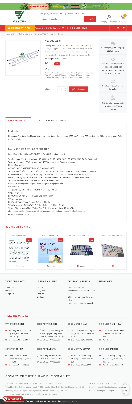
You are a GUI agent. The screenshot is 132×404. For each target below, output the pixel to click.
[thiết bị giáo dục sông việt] (66, 6)
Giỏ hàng (40, 297)
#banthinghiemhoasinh (47, 211)
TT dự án (65, 28)
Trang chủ (39, 28)
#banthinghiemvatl (29, 211)
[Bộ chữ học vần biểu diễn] (113, 250)
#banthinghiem (14, 211)
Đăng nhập (113, 22)
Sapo (75, 401)
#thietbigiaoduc (78, 211)
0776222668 (58, 14)
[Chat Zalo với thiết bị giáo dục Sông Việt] (126, 389)
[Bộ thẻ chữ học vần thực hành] (81, 250)
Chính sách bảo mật (76, 287)
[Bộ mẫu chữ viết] (19, 250)
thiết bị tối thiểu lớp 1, (61, 55)
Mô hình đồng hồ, (80, 49)
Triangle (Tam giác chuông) (82, 55)
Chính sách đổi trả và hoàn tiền (81, 303)
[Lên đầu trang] (127, 396)
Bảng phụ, (55, 49)
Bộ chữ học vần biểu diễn (112, 235)
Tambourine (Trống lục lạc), (76, 52)
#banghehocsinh (64, 211)
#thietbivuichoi (28, 214)
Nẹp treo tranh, (57, 52)
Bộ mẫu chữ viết (19, 235)
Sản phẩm (57, 28)
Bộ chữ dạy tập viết (50, 235)
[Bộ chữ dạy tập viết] (50, 250)
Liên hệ (84, 28)
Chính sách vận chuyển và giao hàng (81, 298)
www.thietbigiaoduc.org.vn (24, 183)
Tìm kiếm (41, 287)
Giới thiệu (48, 28)
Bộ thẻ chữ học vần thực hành (81, 235)
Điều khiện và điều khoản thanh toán (81, 292)
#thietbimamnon (15, 214)
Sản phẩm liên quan (17, 227)
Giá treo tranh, (66, 49)
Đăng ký (104, 22)
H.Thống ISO (75, 28)
